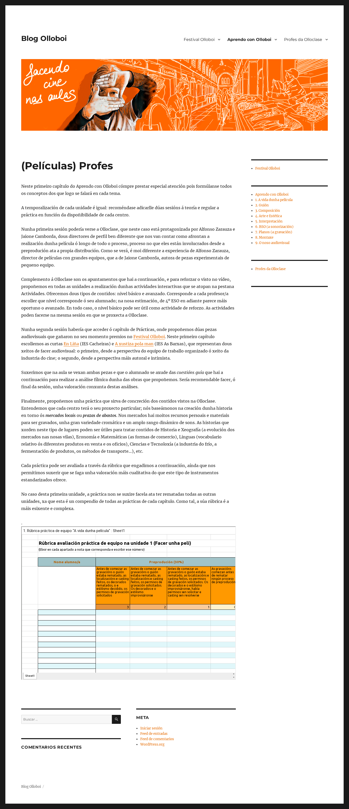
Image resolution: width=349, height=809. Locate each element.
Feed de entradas (154, 734)
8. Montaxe (264, 237)
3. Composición (267, 210)
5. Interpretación (269, 221)
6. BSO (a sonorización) (274, 227)
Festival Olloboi (199, 39)
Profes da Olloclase (303, 39)
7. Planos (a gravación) (273, 232)
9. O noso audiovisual (272, 243)
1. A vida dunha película (274, 200)
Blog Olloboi (44, 38)
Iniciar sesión (151, 728)
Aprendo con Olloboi (249, 39)
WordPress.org (152, 744)
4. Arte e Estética (268, 216)
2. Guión (262, 205)
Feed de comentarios (157, 739)
